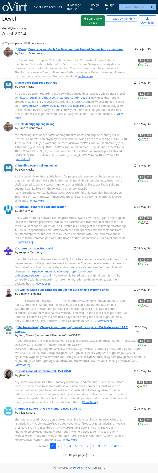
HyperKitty (80, 468)
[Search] (152, 7)
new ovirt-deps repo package (37, 82)
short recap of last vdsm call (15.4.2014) (44, 371)
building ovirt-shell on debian (38, 165)
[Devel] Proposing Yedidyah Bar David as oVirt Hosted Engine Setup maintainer (71, 49)
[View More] (22, 159)
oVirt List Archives (48, 7)
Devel (9, 18)
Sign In (94, 7)
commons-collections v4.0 (35, 248)
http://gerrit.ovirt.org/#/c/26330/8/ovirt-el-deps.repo (52, 105)
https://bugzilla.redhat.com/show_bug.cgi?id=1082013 (55, 97)
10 (105, 446)
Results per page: (74, 455)
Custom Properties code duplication (42, 207)
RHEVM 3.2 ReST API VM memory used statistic (49, 408)
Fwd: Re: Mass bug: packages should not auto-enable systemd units (63, 289)
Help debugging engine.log (36, 124)
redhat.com (85, 76)
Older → (116, 446)
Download (147, 22)
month (120, 18)
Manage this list (74, 7)
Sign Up (109, 7)
